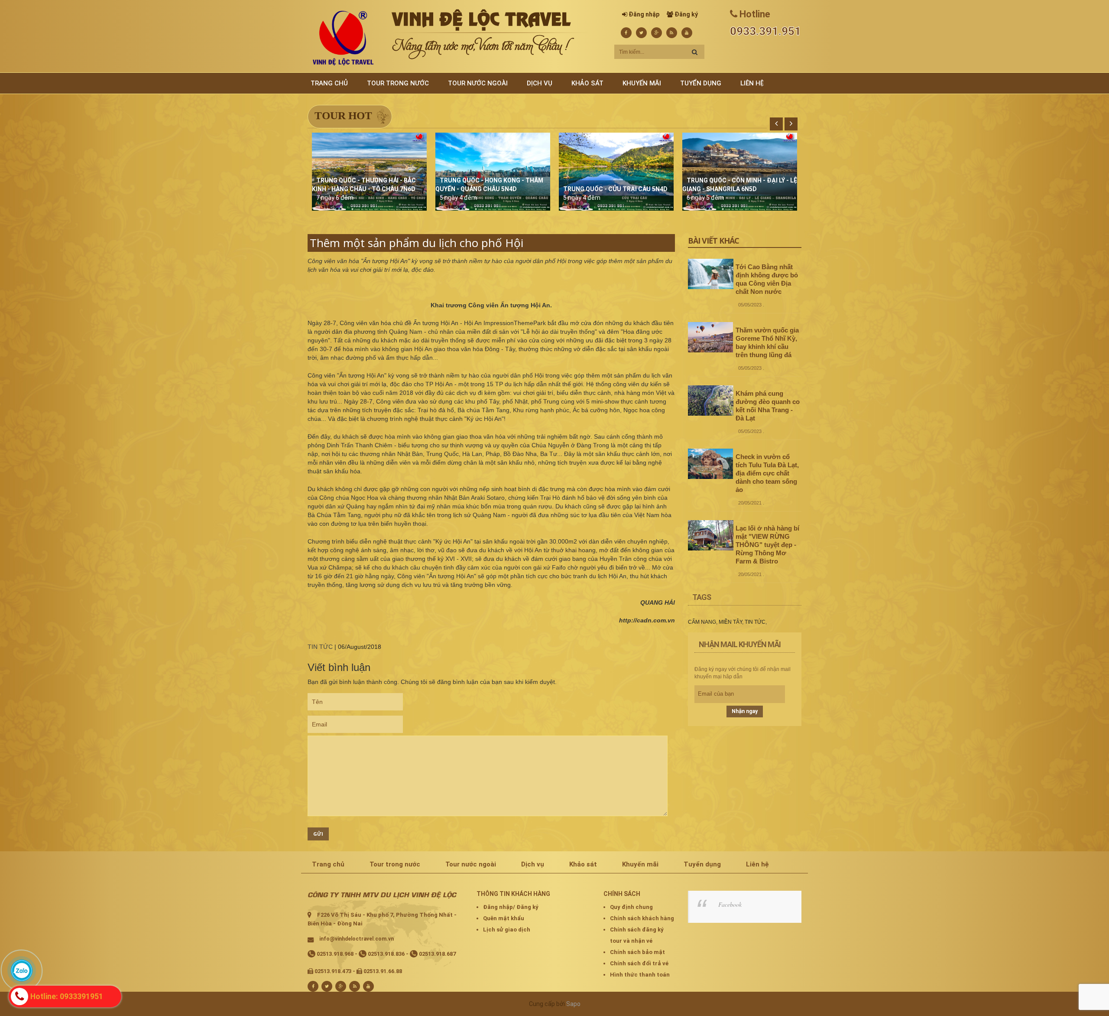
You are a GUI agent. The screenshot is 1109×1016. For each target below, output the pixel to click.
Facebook (730, 904)
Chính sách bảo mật (637, 952)
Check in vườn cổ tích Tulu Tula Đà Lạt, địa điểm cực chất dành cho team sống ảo (767, 473)
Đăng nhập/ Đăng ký (510, 907)
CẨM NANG (702, 622)
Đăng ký (686, 14)
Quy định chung (631, 907)
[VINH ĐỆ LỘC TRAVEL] (343, 37)
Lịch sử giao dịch (506, 929)
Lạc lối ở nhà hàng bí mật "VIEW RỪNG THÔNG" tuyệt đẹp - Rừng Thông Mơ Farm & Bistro (767, 544)
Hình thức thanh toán (640, 974)
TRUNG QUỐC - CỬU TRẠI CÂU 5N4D (615, 189)
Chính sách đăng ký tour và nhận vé (637, 935)
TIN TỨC (320, 646)
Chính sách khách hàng (642, 918)
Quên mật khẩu (503, 918)
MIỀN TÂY (730, 622)
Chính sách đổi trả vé (639, 963)
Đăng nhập (644, 14)
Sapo (573, 1003)
